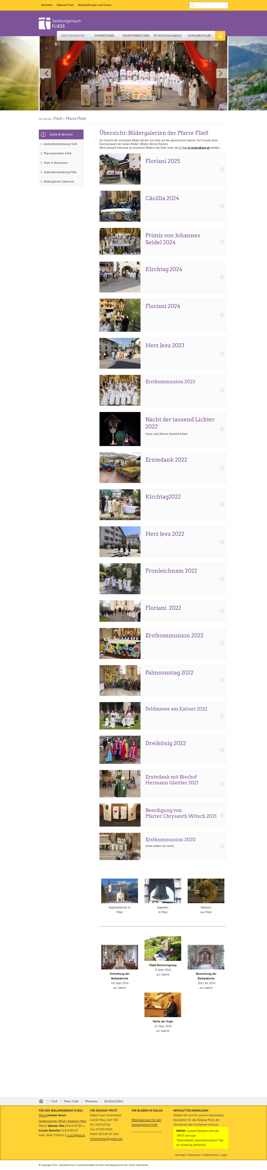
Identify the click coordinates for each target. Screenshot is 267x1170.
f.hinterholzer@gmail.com (106, 1138)
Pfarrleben (91, 1101)
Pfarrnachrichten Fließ (58, 153)
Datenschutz (210, 1155)
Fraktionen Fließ (136, 35)
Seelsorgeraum (73, 35)
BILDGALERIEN (113, 1101)
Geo (220, 36)
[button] (133, 73)
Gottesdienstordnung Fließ (60, 144)
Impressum (194, 1155)
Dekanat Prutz (65, 5)
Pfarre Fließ (104, 35)
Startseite (46, 5)
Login (223, 1155)
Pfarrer (43, 1115)
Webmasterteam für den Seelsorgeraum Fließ (146, 1122)
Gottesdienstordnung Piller (60, 172)
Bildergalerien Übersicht (59, 181)
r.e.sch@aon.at (76, 1135)
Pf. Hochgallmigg (168, 35)
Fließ (54, 1101)
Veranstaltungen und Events (95, 5)
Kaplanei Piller (199, 35)
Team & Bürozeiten (56, 163)
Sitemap (180, 1155)
